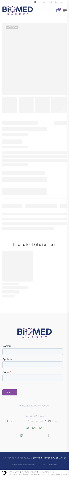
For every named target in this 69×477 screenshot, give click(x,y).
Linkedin (56, 421)
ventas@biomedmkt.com (34, 405)
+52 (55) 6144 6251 (34, 415)
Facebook (15, 421)
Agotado (12, 27)
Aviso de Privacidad (48, 464)
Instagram (36, 421)
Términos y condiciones (23, 464)
